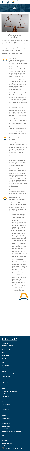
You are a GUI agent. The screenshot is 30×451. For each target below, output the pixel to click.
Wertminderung (5, 409)
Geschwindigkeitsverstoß (8, 373)
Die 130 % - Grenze (6, 407)
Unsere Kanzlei (5, 365)
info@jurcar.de (5, 355)
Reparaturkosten (6, 404)
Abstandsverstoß (6, 376)
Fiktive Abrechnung (6, 401)
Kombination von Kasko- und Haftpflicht (11, 431)
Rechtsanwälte (5, 367)
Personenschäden (6, 423)
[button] (27, 2)
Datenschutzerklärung (7, 443)
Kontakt (4, 438)
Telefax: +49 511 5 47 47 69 (8, 352)
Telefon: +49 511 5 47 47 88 (8, 349)
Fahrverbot (4, 379)
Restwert (4, 415)
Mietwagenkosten (6, 418)
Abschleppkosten (6, 396)
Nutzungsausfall (5, 420)
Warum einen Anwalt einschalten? (10, 391)
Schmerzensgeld (6, 426)
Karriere (4, 435)
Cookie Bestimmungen (7, 445)
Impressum (4, 440)
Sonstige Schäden (6, 428)
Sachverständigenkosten (8, 399)
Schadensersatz (5, 393)
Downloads (4, 385)
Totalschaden (5, 413)
